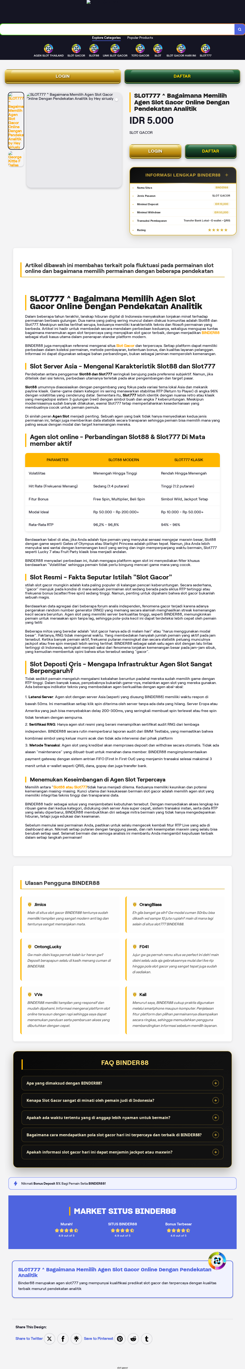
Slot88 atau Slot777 (70, 787)
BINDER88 (211, 333)
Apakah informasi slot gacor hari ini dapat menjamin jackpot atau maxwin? (100, 1152)
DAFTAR (182, 76)
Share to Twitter (29, 1338)
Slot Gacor (125, 346)
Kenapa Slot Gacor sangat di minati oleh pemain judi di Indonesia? (90, 1100)
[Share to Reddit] (133, 1338)
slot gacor (122, 1367)
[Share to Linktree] (76, 1338)
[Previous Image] (30, 141)
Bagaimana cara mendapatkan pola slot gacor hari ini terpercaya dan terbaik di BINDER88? (114, 1134)
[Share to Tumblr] (146, 1338)
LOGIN (63, 76)
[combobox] (117, 29)
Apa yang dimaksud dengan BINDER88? (64, 1083)
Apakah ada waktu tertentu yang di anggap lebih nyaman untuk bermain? (98, 1117)
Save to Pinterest (99, 1338)
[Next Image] (118, 141)
